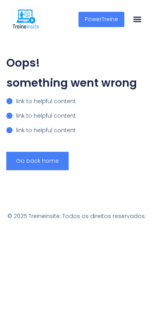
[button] (137, 19)
